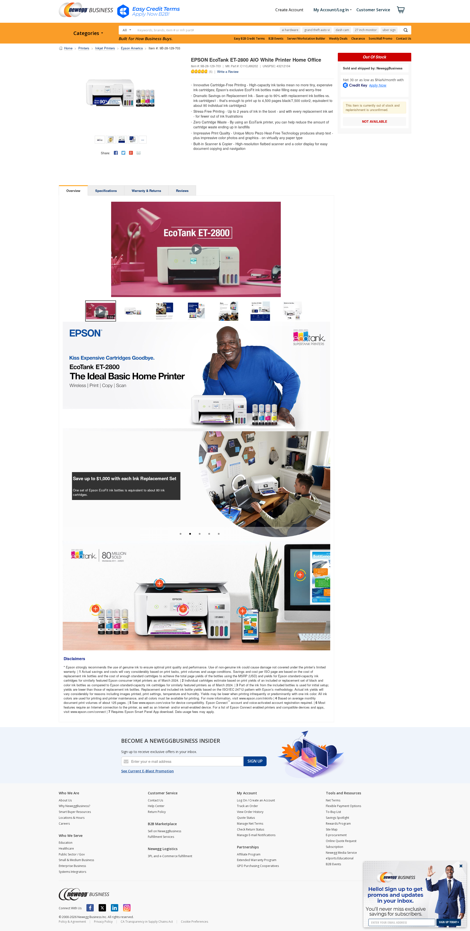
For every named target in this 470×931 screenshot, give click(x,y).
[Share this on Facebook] (116, 153)
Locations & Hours (71, 818)
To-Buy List (333, 812)
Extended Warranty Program (256, 860)
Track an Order (247, 806)
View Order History (250, 812)
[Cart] (400, 10)
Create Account (289, 9)
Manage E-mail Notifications (256, 835)
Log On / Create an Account (256, 800)
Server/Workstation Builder (306, 39)
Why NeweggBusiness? (74, 806)
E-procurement (336, 835)
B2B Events (276, 39)
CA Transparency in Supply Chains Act (147, 922)
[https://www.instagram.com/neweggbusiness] (126, 907)
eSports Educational (339, 858)
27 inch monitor (366, 30)
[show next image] (325, 249)
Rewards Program (338, 823)
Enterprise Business (72, 866)
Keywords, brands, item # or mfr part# (166, 30)
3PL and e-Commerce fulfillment (170, 856)
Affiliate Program (248, 854)
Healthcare (66, 848)
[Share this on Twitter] (123, 153)
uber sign (389, 30)
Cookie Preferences (194, 922)
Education (65, 843)
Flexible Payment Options (343, 806)
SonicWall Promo (380, 39)
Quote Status (246, 818)
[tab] (180, 534)
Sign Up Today (448, 922)
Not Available (374, 121)
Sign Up (255, 761)
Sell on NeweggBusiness (164, 831)
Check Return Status (250, 829)
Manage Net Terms (250, 823)
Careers (64, 823)
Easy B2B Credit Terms (249, 39)
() (210, 71)
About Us (65, 800)
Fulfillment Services (161, 837)
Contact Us (403, 39)
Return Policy (157, 812)
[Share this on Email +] (139, 153)
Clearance (358, 39)
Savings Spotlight (337, 818)
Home (68, 48)
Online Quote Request (341, 841)
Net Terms (333, 800)
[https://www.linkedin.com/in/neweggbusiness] (114, 907)
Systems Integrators (72, 872)
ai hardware (290, 30)
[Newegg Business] (84, 894)
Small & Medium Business (76, 860)
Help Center (156, 806)
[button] (66, 480)
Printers (83, 48)
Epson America (132, 48)
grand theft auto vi (317, 30)
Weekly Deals (338, 39)
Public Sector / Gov (72, 854)
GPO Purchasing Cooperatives (258, 866)
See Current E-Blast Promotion (147, 771)
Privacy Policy (103, 922)
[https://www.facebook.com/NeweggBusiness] (90, 907)
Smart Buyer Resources (75, 812)
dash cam (342, 30)
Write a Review (227, 71)
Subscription (334, 847)
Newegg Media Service (341, 853)
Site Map (332, 829)
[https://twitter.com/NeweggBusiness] (102, 907)
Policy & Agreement (72, 922)
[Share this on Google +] (131, 153)
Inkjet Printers (105, 48)
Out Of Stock (374, 57)
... (142, 139)
